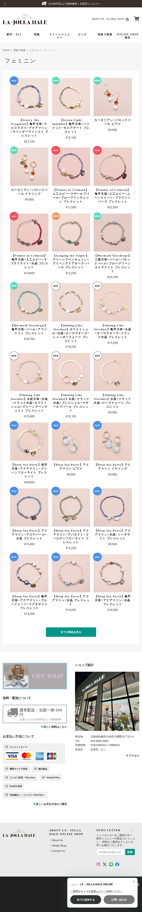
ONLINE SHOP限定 (128, 36)
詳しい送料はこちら (55, 726)
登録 (130, 851)
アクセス (134, 755)
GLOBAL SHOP (115, 19)
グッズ (82, 34)
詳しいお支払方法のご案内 (51, 803)
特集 (37, 34)
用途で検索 (105, 34)
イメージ (34, 50)
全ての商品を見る (71, 632)
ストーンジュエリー (59, 36)
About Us (98, 19)
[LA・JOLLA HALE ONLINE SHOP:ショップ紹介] (107, 701)
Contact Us (58, 850)
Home (6, 50)
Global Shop (59, 845)
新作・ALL (14, 34)
